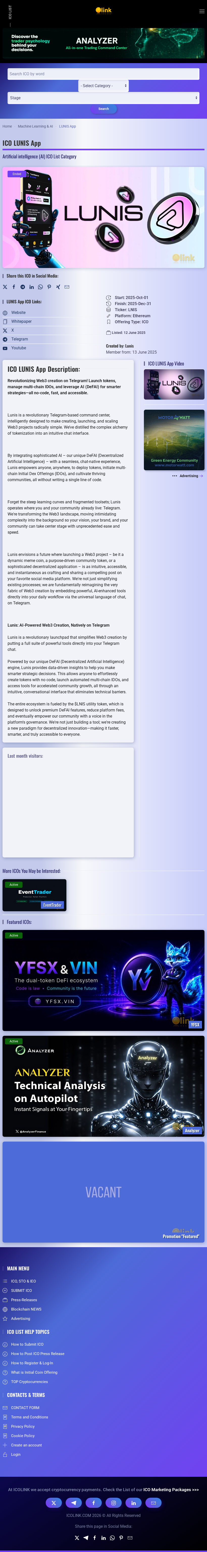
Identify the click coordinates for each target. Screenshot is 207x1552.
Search (103, 109)
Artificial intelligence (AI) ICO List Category (39, 156)
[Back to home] (103, 11)
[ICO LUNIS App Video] (174, 384)
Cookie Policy (23, 1436)
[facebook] (94, 1537)
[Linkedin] (103, 1537)
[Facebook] (13, 286)
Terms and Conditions (29, 1417)
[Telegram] (22, 286)
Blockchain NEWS (26, 1309)
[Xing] (58, 286)
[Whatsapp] (112, 1537)
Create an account (26, 1445)
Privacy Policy (23, 1426)
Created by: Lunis (120, 346)
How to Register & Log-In (32, 1363)
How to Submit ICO (27, 1344)
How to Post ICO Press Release (37, 1353)
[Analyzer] (103, 42)
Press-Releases (24, 1300)
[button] (201, 11)
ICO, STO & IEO (23, 1281)
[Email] (153, 1503)
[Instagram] (114, 1503)
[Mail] (66, 286)
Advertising (189, 476)
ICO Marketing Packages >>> (171, 1489)
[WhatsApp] (40, 286)
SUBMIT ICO (21, 1290)
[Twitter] (5, 286)
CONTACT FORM (25, 1408)
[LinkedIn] (31, 286)
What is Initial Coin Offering (34, 1372)
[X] (54, 1503)
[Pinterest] (49, 286)
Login (15, 1454)
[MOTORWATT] (174, 439)
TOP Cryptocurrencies (29, 1381)
